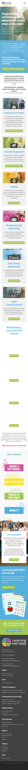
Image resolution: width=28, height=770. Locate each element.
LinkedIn (4, 751)
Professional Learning (11, 696)
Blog (3, 738)
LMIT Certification (7, 683)
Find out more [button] (14, 356)
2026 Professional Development (11, 702)
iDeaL (4, 670)
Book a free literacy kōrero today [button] (13, 69)
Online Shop (7, 708)
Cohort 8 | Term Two (8, 700)
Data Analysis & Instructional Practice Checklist (13, 725)
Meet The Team (6, 734)
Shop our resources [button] (8, 587)
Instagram (5, 749)
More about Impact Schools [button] (14, 131)
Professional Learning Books (10, 715)
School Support (8, 687)
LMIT (4, 679)
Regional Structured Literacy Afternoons (14, 692)
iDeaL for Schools (7, 673)
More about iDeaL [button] (14, 281)
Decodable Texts (7, 711)
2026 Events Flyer (7, 723)
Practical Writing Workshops (14, 411)
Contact (4, 739)
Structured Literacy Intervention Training (14, 389)
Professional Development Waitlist (12, 690)
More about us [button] (14, 560)
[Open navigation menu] (25, 3)
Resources (5, 713)
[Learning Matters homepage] (12, 3)
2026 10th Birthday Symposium (11, 704)
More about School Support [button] (14, 166)
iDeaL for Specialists (8, 675)
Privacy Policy (6, 758)
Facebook (5, 747)
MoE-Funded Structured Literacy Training (14, 365)
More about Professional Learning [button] (14, 242)
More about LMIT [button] (14, 319)
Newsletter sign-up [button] (14, 631)
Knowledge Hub (6, 736)
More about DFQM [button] (14, 203)
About (4, 730)
